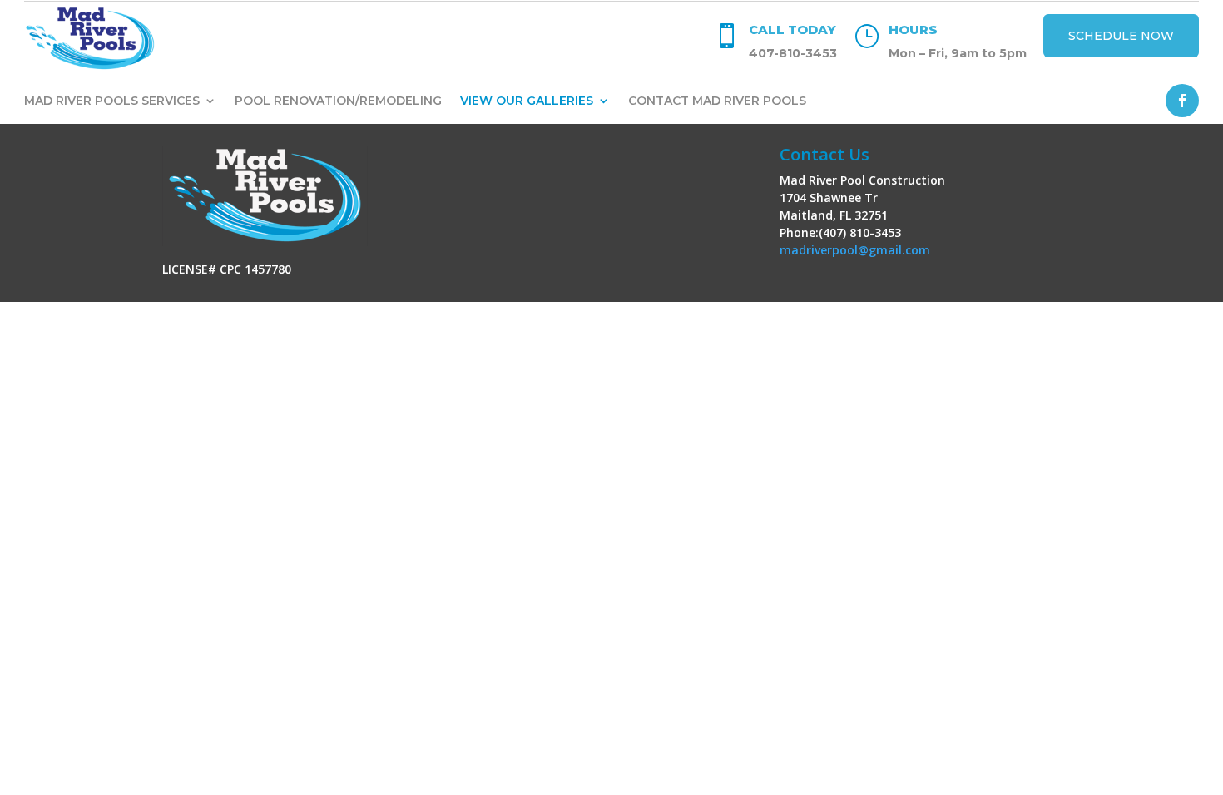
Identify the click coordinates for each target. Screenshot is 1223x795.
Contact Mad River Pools (717, 101)
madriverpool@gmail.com (855, 250)
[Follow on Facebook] (1182, 100)
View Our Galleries (526, 101)
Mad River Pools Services (112, 101)
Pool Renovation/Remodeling (338, 101)
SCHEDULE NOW (1121, 35)
